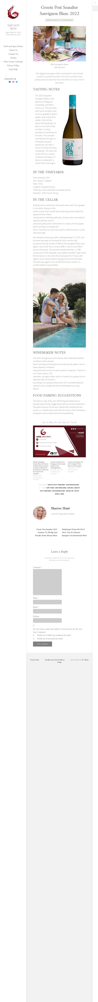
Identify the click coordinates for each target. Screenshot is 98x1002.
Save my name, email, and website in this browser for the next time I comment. (57, 631)
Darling (70, 488)
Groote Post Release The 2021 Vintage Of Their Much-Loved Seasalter (75, 464)
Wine (62, 494)
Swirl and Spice (13, 26)
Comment (37, 567)
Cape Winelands (61, 488)
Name (36, 598)
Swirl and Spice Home (13, 46)
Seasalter (69, 491)
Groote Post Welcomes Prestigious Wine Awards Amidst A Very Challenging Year (57, 465)
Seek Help (13, 69)
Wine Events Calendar (13, 62)
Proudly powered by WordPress (55, 660)
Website (36, 616)
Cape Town (50, 488)
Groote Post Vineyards (56, 485)
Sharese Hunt (67, 20)
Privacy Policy (13, 66)
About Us (13, 50)
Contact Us (13, 54)
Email (36, 607)
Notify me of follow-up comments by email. (54, 635)
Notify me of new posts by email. (50, 638)
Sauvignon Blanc (72, 485)
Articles (13, 58)
